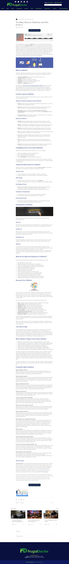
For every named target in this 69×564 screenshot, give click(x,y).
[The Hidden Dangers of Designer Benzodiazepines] (18, 514)
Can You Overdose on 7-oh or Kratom (51, 521)
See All (57, 508)
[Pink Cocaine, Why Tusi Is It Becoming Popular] (34, 514)
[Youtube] (21, 1)
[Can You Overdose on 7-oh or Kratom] (51, 514)
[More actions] (52, 19)
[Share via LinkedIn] (21, 499)
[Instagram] (24, 1)
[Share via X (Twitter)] (18, 499)
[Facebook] (15, 1)
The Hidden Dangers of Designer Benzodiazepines (17, 521)
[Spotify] (27, 1)
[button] (26, 8)
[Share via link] (23, 499)
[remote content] (34, 37)
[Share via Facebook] (16, 499)
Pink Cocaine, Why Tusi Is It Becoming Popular (34, 521)
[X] (18, 1)
